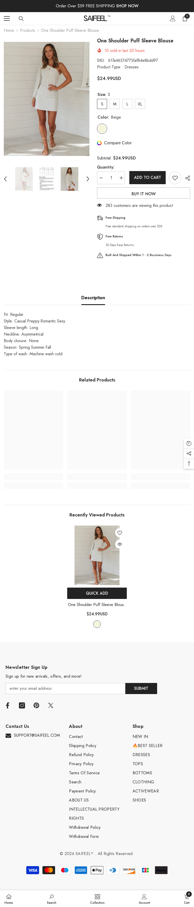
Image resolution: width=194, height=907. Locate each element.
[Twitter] (50, 705)
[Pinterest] (36, 705)
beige (97, 624)
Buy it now (144, 194)
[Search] (21, 19)
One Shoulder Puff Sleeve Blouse (97, 605)
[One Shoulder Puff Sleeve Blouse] (97, 555)
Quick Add (97, 593)
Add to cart (146, 177)
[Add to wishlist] (175, 178)
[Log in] (173, 18)
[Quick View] (119, 544)
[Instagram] (22, 705)
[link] (33, 476)
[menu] (7, 18)
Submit (141, 688)
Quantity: (105, 167)
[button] (5, 179)
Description (93, 297)
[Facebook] (7, 705)
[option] (46, 99)
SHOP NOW (127, 6)
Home (9, 30)
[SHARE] (185, 178)
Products (27, 30)
